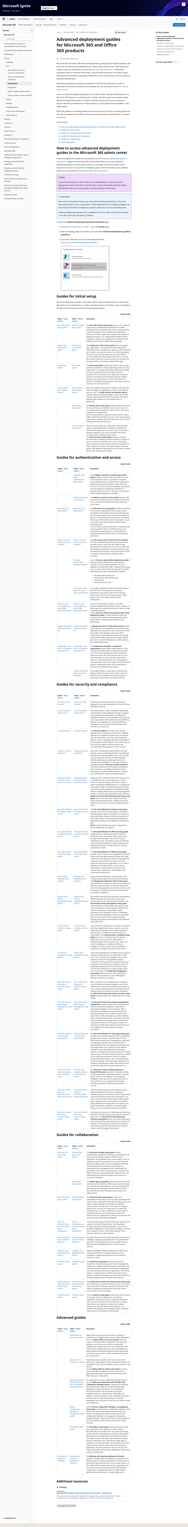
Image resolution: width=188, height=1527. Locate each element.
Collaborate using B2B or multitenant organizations (64, 648)
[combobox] (17, 35)
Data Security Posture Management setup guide (65, 900)
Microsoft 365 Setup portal (96, 171)
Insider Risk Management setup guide (65, 955)
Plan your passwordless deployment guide (80, 562)
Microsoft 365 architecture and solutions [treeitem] (15, 180)
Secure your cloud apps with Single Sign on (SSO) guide (81, 590)
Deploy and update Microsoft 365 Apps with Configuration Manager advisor (77, 1383)
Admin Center (79, 696)
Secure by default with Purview (64, 712)
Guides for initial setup (70, 130)
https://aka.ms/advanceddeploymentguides (79, 242)
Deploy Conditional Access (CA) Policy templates (80, 673)
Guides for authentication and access (76, 133)
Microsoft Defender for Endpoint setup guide (65, 811)
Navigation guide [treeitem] (10, 195)
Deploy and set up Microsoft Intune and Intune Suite (64, 780)
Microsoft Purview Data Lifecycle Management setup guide (65, 1005)
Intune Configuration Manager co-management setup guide (77, 1411)
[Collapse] (32, 30)
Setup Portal (63, 696)
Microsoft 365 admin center (77, 227)
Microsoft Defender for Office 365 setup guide (65, 834)
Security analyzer (64, 731)
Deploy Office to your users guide (76, 1336)
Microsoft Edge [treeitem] (9, 151)
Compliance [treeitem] (8, 123)
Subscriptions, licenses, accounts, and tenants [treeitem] (16, 71)
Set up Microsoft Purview (64, 703)
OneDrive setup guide (63, 1296)
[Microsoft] (4, 19)
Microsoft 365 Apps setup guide (62, 1154)
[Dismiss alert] (183, 4)
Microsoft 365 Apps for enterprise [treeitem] (16, 139)
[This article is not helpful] (177, 62)
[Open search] (177, 19)
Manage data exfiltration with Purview (63, 878)
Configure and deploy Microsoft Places (64, 1253)
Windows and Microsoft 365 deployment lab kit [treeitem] (14, 169)
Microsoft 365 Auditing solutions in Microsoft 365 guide (80, 1073)
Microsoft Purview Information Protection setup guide (64, 985)
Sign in (182, 19)
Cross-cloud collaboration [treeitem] (15, 111)
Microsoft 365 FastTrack (102, 69)
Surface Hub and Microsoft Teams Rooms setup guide (64, 1285)
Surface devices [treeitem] (10, 143)
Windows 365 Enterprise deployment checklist (74, 1459)
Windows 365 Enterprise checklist (62, 1458)
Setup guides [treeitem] (13, 83)
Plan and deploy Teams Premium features (63, 1239)
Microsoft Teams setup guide (64, 1198)
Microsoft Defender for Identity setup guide (65, 854)
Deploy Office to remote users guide (77, 1361)
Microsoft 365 (69, 32)
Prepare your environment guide (62, 347)
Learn (59, 32)
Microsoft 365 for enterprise (86, 32)
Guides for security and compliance (75, 136)
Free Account (179, 25)
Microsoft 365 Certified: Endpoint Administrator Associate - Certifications (84, 1493)
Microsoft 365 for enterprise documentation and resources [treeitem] (15, 45)
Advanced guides (68, 142)
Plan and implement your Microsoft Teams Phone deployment (64, 1226)
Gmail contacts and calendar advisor (63, 390)
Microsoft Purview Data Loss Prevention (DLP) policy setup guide (64, 1093)
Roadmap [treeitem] (9, 62)
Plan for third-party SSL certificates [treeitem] (16, 78)
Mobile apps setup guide (76, 1183)
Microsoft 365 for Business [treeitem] (14, 199)
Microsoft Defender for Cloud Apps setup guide (65, 1036)
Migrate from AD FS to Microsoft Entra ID (65, 628)
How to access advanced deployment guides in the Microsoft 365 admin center (93, 127)
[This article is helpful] (175, 62)
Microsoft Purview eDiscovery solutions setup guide (64, 1115)
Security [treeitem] (7, 127)
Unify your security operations (64, 752)
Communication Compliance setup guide (64, 928)
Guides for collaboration (71, 139)
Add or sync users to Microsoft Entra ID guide (64, 542)
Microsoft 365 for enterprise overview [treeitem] (18, 50)
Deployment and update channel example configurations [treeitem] (16, 156)
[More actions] (129, 32)
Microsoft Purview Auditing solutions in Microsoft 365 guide (64, 1073)
